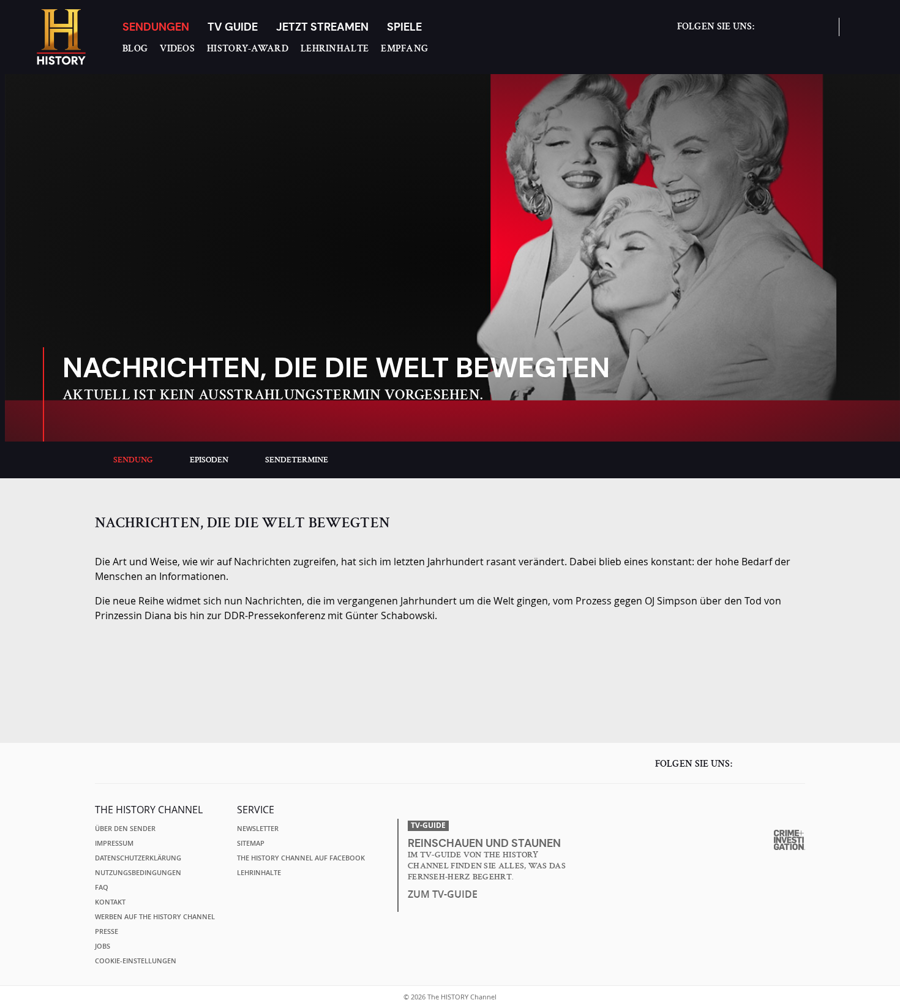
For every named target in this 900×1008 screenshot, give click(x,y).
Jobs (102, 946)
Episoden (209, 460)
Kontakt (110, 902)
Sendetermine (296, 460)
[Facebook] (769, 32)
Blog (135, 48)
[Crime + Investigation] (789, 840)
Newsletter (258, 828)
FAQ (101, 887)
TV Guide (233, 27)
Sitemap (250, 843)
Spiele (404, 27)
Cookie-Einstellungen (135, 961)
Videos (177, 48)
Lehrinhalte (335, 48)
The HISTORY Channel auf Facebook (301, 858)
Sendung (133, 460)
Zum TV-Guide (443, 894)
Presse (106, 931)
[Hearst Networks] (786, 810)
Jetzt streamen (322, 27)
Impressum (114, 843)
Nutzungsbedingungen (138, 872)
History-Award (247, 48)
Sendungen (155, 27)
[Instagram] (793, 32)
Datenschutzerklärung (138, 858)
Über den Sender (125, 828)
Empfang (404, 48)
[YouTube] (817, 32)
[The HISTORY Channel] (61, 37)
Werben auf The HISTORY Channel (155, 916)
